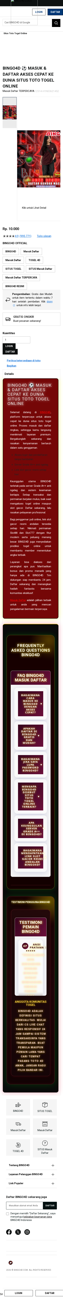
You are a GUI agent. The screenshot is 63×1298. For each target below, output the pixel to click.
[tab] (31, 373)
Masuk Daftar (18, 600)
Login (39, 12)
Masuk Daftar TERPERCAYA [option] (21, 277)
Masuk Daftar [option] (31, 251)
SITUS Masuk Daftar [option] (40, 268)
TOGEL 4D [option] (34, 260)
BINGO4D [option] (10, 251)
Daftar (55, 12)
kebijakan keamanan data (37, 1216)
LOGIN (9, 346)
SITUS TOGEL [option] (13, 268)
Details (9, 374)
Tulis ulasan (44, 236)
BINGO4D (45, 412)
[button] (19, 149)
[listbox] (31, 269)
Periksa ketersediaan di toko (24, 360)
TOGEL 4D (18, 1151)
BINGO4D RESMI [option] (14, 286)
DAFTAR (10, 351)
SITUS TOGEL (44, 1111)
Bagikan (11, 365)
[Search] (56, 23)
